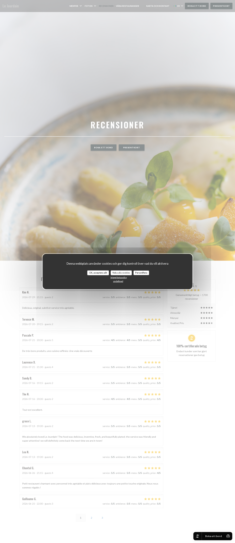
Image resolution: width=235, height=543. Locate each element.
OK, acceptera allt (98, 272)
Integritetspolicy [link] (118, 277)
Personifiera (141, 272)
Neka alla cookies (121, 272)
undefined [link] (118, 281)
